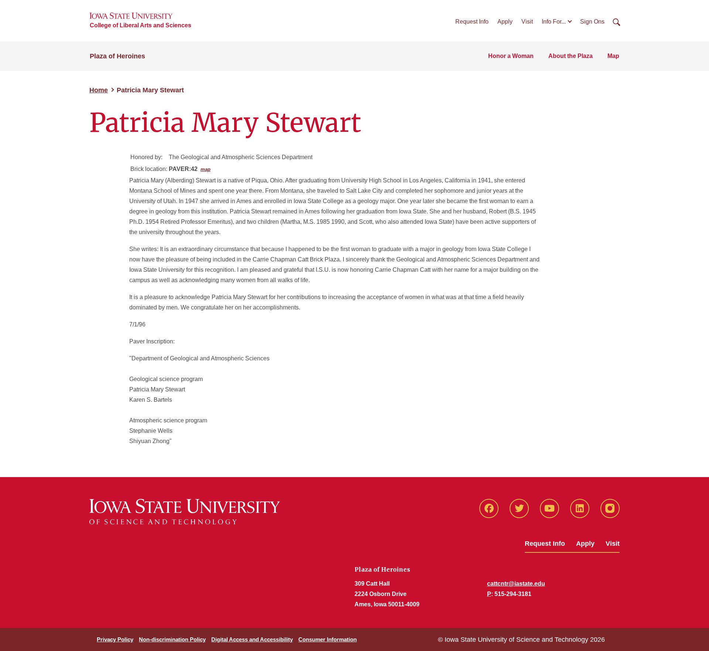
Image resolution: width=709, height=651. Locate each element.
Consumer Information (327, 639)
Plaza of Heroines (117, 56)
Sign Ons (592, 21)
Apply (505, 21)
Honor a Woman (511, 56)
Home (98, 90)
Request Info (472, 21)
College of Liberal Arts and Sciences (140, 25)
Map (613, 56)
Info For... (554, 21)
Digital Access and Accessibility (252, 639)
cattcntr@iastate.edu (516, 583)
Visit (527, 21)
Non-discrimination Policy (172, 639)
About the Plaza (570, 56)
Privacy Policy (115, 639)
